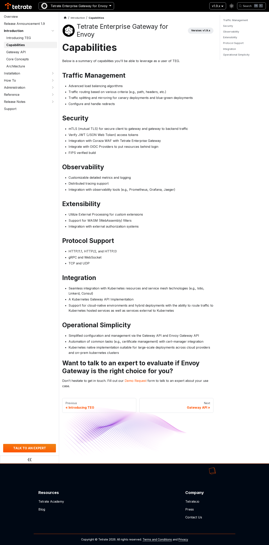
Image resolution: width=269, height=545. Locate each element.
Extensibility (230, 37)
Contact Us (193, 517)
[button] (29, 31)
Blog (41, 509)
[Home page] (65, 18)
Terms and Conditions (157, 539)
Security (228, 25)
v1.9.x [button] (216, 6)
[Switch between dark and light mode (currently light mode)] (231, 6)
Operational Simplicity (236, 54)
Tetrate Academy (51, 501)
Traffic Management (235, 20)
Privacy (183, 539)
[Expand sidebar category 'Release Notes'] (52, 102)
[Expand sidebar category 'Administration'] (52, 87)
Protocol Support (233, 43)
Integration (229, 48)
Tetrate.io (192, 501)
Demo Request (136, 381)
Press (189, 509)
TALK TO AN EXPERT (29, 448)
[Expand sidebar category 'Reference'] (52, 94)
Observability (231, 31)
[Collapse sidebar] (29, 459)
